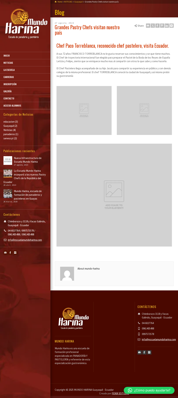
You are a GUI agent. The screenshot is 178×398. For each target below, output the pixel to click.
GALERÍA (7, 91)
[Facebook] (10, 253)
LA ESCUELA (9, 70)
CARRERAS (8, 77)
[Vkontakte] (171, 26)
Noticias (7, 130)
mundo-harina (62, 253)
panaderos (9, 134)
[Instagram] (15, 253)
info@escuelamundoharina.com (25, 239)
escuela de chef (97, 253)
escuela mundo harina (130, 253)
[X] (153, 26)
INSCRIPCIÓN (10, 84)
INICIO (6, 55)
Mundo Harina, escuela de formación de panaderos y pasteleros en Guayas (28, 194)
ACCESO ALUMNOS (12, 105)
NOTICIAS (8, 62)
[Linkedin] (167, 26)
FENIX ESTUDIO (120, 393)
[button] (149, 390)
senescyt (8, 138)
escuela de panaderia (112, 253)
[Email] (5, 253)
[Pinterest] (162, 26)
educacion (9, 121)
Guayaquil (8, 125)
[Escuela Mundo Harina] (25, 24)
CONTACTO (8, 98)
